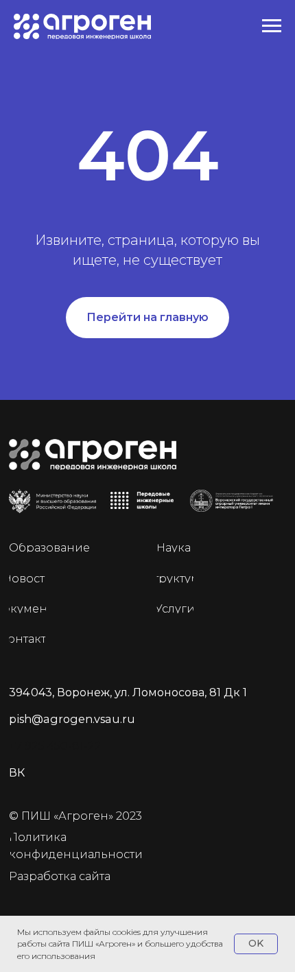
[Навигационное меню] (271, 26)
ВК (17, 772)
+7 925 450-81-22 (55, 745)
